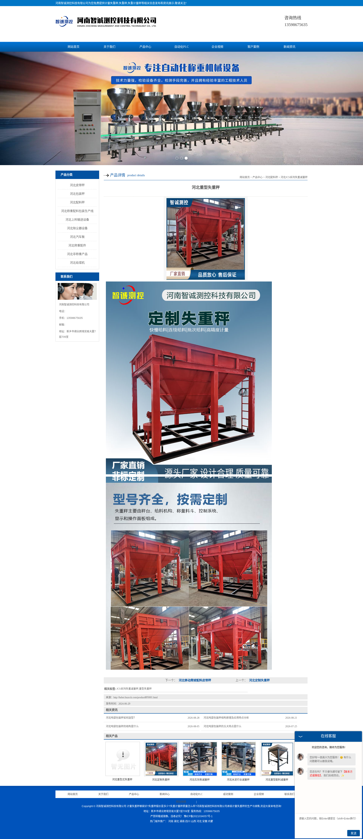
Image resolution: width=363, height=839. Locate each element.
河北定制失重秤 (259, 680)
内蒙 (210, 821)
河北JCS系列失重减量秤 (294, 177)
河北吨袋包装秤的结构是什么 (122, 726)
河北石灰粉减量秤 (199, 779)
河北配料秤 (77, 202)
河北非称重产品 (77, 254)
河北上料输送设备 (77, 219)
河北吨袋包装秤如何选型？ (121, 717)
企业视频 (217, 46)
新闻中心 (165, 794)
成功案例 (228, 794)
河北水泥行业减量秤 (238, 779)
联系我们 (289, 794)
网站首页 (73, 46)
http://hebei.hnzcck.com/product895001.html (135, 697)
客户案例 (253, 46)
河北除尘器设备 (77, 228)
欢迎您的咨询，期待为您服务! (328, 747)
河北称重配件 (77, 245)
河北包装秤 (77, 193)
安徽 (204, 821)
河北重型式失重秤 (122, 779)
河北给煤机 (77, 262)
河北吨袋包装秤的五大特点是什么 (222, 726)
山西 (193, 821)
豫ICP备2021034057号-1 (198, 816)
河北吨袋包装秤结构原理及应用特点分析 (226, 717)
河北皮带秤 (77, 185)
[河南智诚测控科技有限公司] (105, 27)
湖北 (176, 821)
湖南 (182, 821)
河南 (170, 821)
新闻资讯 (289, 46)
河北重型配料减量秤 (277, 779)
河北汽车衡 (77, 236)
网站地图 (181, 801)
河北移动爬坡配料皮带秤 (194, 680)
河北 (199, 821)
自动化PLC (181, 46)
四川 (187, 821)
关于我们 (109, 46)
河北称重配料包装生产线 (77, 211)
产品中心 (145, 46)
